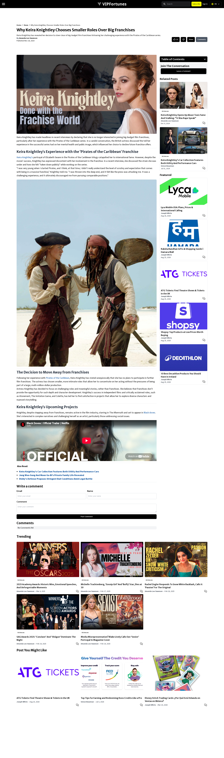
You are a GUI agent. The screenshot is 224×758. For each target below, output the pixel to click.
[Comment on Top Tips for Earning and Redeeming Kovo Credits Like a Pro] (141, 704)
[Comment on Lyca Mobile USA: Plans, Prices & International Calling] (204, 215)
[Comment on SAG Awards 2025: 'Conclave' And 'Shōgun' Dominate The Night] (77, 643)
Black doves (149, 412)
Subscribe (196, 4)
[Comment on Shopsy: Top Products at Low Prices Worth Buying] (204, 340)
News (26, 25)
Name (90, 491)
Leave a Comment (184, 71)
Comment (22, 501)
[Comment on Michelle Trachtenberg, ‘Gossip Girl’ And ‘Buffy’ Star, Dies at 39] (141, 591)
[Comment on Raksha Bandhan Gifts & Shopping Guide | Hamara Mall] (204, 257)
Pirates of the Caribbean (57, 378)
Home (19, 25)
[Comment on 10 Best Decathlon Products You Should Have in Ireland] (204, 381)
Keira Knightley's (25, 157)
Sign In (205, 4)
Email (19, 491)
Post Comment (87, 516)
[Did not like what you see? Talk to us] (183, 39)
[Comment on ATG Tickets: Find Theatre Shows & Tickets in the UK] (204, 298)
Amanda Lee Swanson (28, 38)
